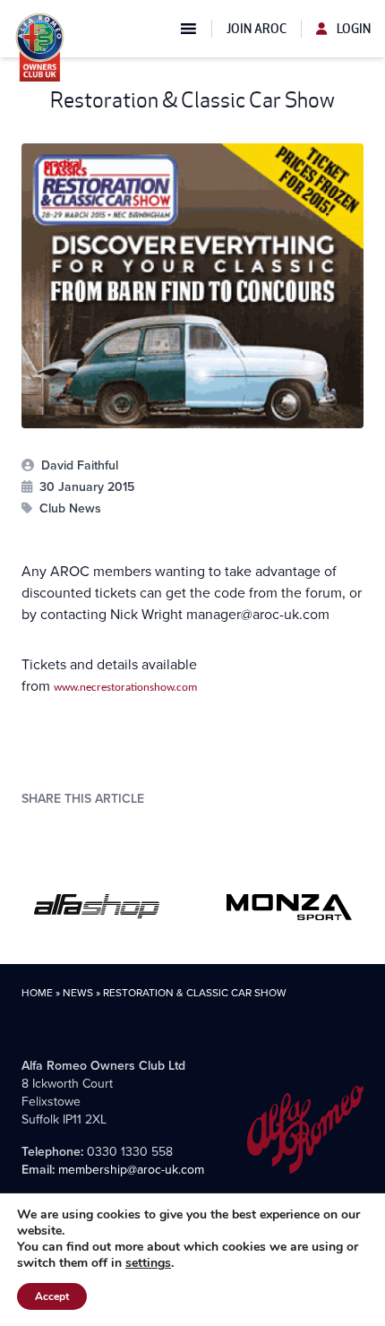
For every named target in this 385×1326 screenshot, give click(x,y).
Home (37, 993)
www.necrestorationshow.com (125, 687)
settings (148, 1263)
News (78, 993)
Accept (52, 1296)
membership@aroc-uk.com (131, 1169)
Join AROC (257, 29)
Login (352, 29)
